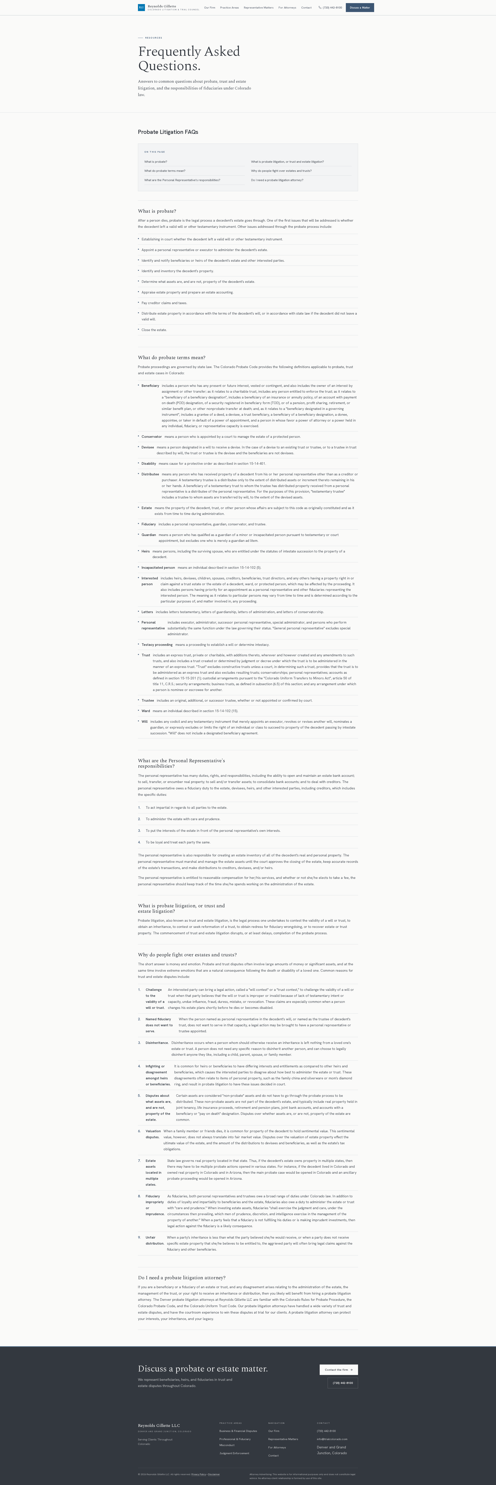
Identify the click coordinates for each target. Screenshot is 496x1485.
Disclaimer (214, 1474)
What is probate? (155, 162)
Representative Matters (259, 7)
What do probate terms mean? (164, 171)
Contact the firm (339, 1369)
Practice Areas (229, 7)
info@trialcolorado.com (332, 1439)
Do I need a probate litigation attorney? (277, 180)
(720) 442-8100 (343, 1383)
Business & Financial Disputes (238, 1431)
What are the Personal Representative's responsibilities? (182, 180)
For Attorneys (287, 7)
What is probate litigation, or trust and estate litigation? (287, 162)
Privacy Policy (198, 1474)
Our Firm (209, 7)
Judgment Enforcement (234, 1453)
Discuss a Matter (360, 7)
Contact (306, 7)
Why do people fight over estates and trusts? (281, 171)
